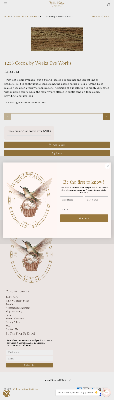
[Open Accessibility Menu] (6, 393)
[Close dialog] (107, 166)
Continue (84, 217)
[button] (106, 392)
